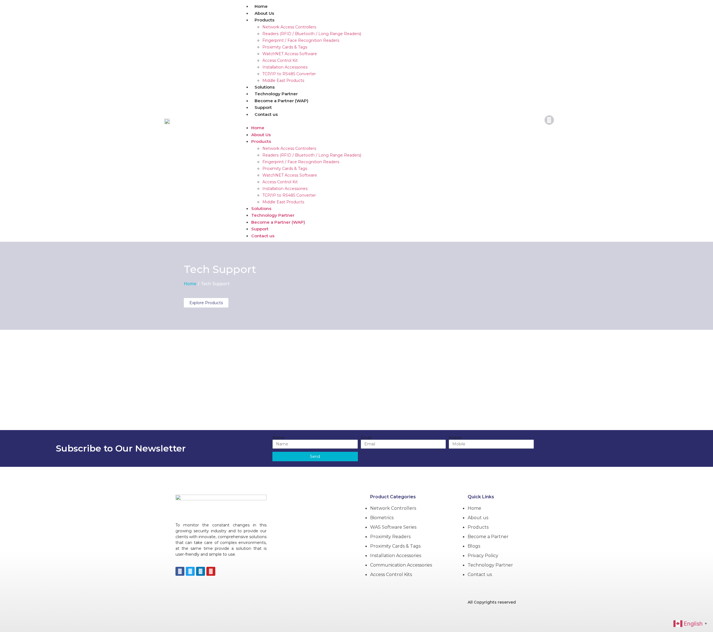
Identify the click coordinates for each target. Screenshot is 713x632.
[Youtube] (210, 571)
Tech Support (220, 269)
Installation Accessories (284, 67)
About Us (264, 13)
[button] (388, 121)
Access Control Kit (280, 60)
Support (263, 107)
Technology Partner (276, 93)
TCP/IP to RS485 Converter (289, 73)
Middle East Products (283, 80)
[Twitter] (190, 571)
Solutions (265, 87)
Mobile (455, 438)
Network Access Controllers (289, 27)
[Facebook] (179, 571)
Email (366, 438)
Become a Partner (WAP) (281, 100)
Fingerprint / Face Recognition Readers (300, 40)
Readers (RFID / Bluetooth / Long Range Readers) (311, 33)
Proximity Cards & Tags (284, 47)
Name (278, 438)
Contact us (266, 114)
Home (261, 6)
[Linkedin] (200, 571)
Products (264, 20)
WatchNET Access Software (289, 53)
